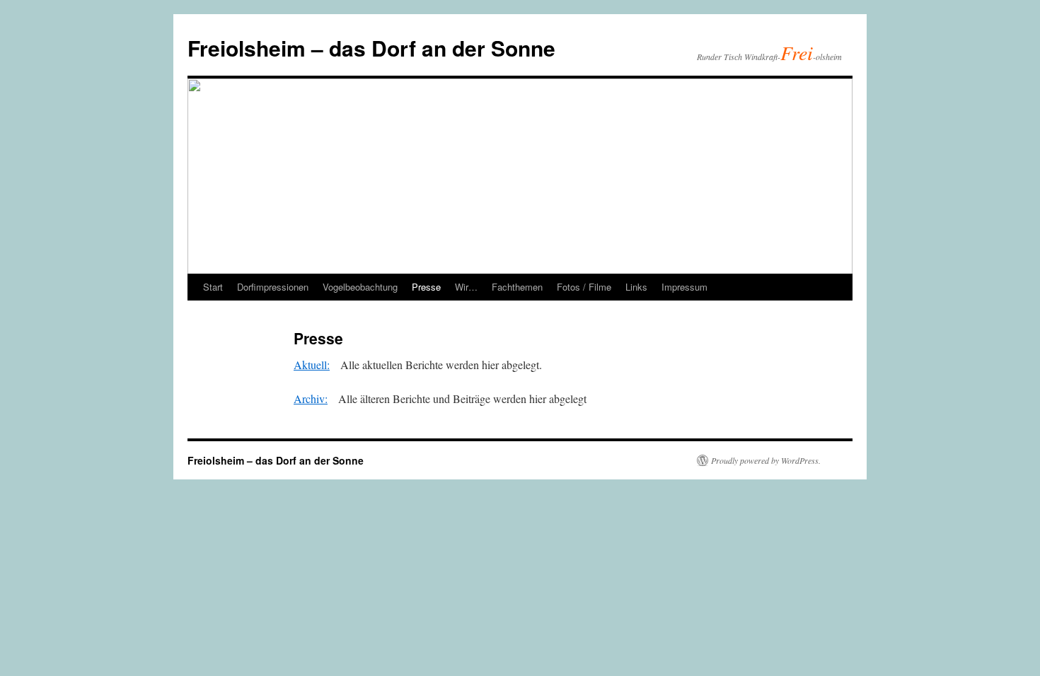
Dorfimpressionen (272, 286)
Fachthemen (517, 286)
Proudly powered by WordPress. (766, 460)
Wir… (466, 286)
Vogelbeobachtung (360, 286)
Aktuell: (312, 364)
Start (213, 286)
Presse (426, 286)
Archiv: (311, 398)
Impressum (684, 286)
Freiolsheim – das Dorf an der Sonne (371, 48)
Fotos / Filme (584, 286)
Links (636, 286)
